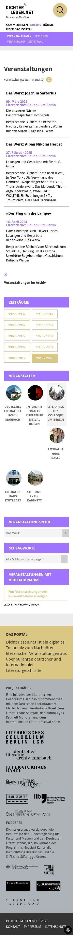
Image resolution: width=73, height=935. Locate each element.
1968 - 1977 (17, 336)
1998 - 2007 (44, 347)
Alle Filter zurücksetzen (22, 605)
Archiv (35, 25)
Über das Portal (19, 29)
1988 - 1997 (17, 347)
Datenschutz (56, 926)
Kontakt (13, 926)
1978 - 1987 (44, 336)
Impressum (32, 926)
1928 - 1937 (17, 314)
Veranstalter (16, 41)
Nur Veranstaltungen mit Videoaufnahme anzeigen (28, 593)
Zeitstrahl (35, 41)
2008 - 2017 (17, 358)
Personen (41, 36)
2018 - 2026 (44, 358)
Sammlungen (17, 25)
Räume (48, 25)
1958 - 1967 (44, 325)
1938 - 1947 (44, 314)
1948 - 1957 (17, 325)
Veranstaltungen (19, 36)
